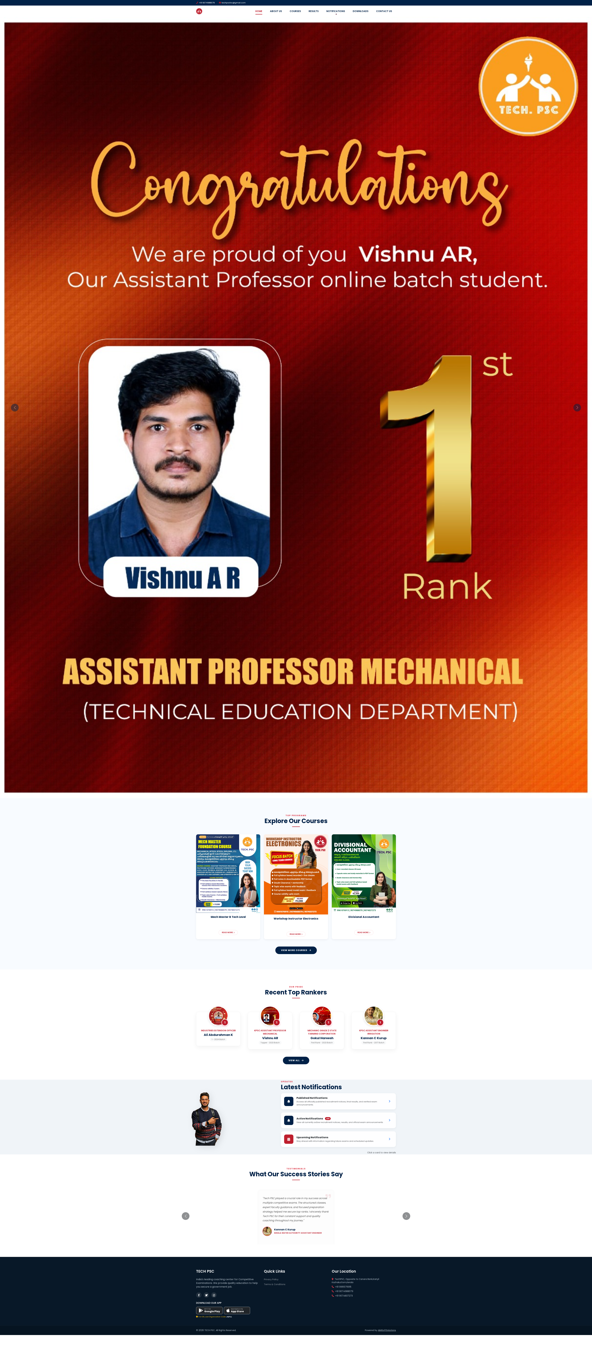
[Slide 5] (298, 1065)
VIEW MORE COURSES (294, 1221)
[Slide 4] (293, 1065)
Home (258, 11)
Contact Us (384, 11)
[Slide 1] (276, 1065)
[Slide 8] (315, 1065)
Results (314, 11)
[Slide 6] (304, 1065)
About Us (276, 11)
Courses (295, 11)
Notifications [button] (335, 11)
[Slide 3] (287, 1065)
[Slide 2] (282, 1065)
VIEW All (294, 1331)
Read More (227, 1203)
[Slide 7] (310, 1065)
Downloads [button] (360, 11)
